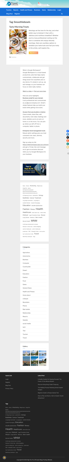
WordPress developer (27, 236)
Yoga (34, 236)
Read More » (34, 53)
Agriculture (26, 252)
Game (44, 10)
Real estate (26, 309)
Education (27, 205)
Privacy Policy (9, 388)
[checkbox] (4, 457)
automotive (35, 195)
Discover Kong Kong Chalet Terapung (48, 384)
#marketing (33, 185)
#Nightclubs (39, 185)
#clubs (27, 185)
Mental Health (26, 221)
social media (27, 323)
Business (37, 10)
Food (24, 281)
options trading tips (27, 229)
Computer (26, 263)
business (26, 198)
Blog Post (9, 14)
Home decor (27, 295)
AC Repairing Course (27, 195)
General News (27, 288)
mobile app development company (30, 224)
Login (59, 10)
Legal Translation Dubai (34, 215)
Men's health (38, 217)
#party (29, 188)
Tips (24, 330)
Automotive (26, 256)
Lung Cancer (26, 217)
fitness (32, 209)
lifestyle (43, 215)
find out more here (40, 91)
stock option (42, 231)
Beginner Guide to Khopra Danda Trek (48, 392)
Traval (25, 338)
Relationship (52, 10)
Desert (25, 270)
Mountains (26, 302)
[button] (67, 131)
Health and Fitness (26, 10)
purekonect (25, 231)
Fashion (26, 209)
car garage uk (36, 200)
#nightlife (25, 188)
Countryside (26, 266)
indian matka (43, 212)
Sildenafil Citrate (35, 231)
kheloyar (25, 215)
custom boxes (26, 203)
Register (17, 14)
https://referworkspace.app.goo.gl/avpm (36, 144)
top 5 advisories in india (28, 234)
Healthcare (27, 212)
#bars (24, 185)
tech (24, 327)
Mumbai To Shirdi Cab (27, 226)
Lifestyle (25, 299)
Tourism (8, 10)
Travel (36, 234)
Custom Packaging (35, 203)
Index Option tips (35, 212)
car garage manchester (28, 200)
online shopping (37, 226)
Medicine (32, 217)
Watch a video (27, 91)
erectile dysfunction (36, 205)
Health (39, 208)
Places (25, 306)
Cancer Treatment (35, 198)
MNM (34, 220)
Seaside (25, 320)
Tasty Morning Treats (19, 27)
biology (41, 195)
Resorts (15, 10)
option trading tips (36, 229)
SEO (29, 231)
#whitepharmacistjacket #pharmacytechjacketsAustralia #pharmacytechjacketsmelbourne (30, 191)
